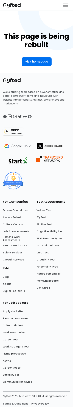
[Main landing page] (13, 5)
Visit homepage (36, 62)
